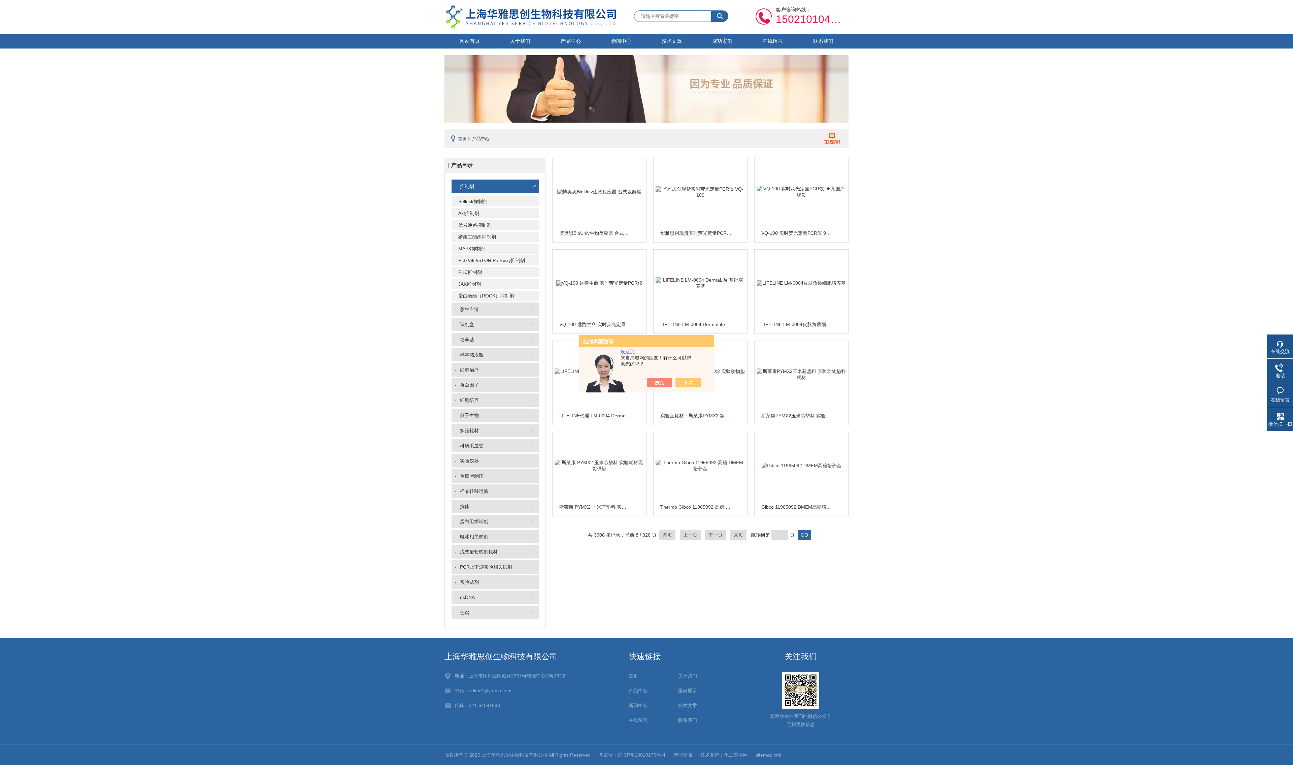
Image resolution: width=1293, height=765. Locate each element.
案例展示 (687, 690)
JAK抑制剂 (469, 284)
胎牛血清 (469, 309)
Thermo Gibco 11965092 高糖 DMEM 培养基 (696, 507)
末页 (738, 535)
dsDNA (467, 597)
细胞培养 (469, 400)
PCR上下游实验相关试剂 (486, 567)
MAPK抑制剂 (472, 248)
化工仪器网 (736, 755)
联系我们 (823, 41)
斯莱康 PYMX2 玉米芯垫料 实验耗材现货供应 (595, 507)
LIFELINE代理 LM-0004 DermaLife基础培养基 (595, 415)
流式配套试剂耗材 (479, 551)
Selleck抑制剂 (473, 201)
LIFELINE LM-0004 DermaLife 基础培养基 (696, 324)
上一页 (690, 535)
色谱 (464, 612)
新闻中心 (621, 41)
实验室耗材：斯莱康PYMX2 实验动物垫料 (696, 415)
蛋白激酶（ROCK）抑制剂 (486, 295)
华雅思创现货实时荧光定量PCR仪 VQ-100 (696, 233)
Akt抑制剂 (468, 213)
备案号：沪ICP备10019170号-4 (632, 755)
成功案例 (722, 41)
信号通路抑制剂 (474, 225)
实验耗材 (469, 430)
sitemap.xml (768, 755)
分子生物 (469, 415)
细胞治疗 (469, 370)
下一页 (715, 535)
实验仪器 (469, 461)
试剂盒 (467, 324)
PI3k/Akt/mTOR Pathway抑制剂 (491, 260)
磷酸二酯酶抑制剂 (477, 237)
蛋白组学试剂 (474, 521)
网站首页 (470, 41)
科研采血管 (472, 445)
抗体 (464, 506)
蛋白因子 (469, 385)
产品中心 (571, 41)
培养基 (467, 339)
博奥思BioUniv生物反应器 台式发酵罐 (595, 233)
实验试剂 (469, 582)
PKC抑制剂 (470, 272)
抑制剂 (467, 186)
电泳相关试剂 (474, 536)
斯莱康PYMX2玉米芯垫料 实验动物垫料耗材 (797, 415)
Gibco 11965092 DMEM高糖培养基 (797, 507)
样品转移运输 (474, 491)
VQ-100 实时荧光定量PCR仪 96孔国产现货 (797, 233)
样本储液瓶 (472, 354)
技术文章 (672, 41)
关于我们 (520, 41)
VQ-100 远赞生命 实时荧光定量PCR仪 (595, 324)
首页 (462, 138)
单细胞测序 (472, 476)
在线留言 (773, 41)
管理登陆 (682, 755)
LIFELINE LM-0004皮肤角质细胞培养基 (797, 324)
